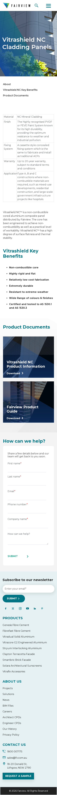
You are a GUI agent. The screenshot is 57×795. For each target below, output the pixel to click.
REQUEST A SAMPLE (18, 776)
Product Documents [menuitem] (16, 95)
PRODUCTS (13, 618)
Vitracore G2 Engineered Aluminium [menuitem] (25, 642)
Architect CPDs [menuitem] (12, 717)
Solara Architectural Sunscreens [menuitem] (22, 665)
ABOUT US (12, 681)
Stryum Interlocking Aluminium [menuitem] (22, 648)
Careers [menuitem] (7, 711)
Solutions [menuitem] (8, 694)
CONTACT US (14, 745)
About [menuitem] (7, 84)
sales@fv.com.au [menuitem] (17, 757)
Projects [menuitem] (8, 688)
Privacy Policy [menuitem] (11, 734)
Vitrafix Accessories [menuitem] (14, 671)
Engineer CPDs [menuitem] (12, 723)
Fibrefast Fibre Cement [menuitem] (17, 630)
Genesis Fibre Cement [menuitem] (16, 625)
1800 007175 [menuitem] (14, 751)
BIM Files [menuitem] (8, 705)
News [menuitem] (6, 699)
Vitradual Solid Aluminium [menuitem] (18, 636)
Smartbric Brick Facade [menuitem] (17, 659)
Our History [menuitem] (10, 728)
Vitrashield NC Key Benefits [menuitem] (20, 89)
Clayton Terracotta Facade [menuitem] (19, 654)
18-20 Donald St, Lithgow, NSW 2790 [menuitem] (19, 766)
